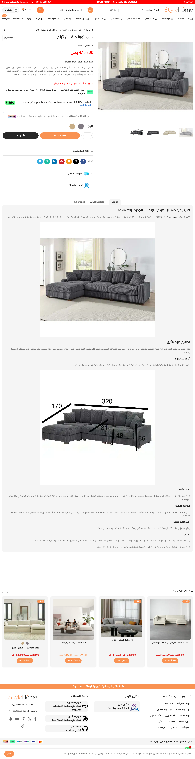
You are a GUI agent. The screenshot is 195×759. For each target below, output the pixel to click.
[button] (121, 660)
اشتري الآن (20, 135)
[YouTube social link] (17, 719)
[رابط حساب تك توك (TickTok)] (23, 726)
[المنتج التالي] (4, 30)
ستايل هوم (160, 741)
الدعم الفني (75, 727)
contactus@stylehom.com (25, 711)
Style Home (9, 38)
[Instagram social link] (24, 719)
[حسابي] (30, 10)
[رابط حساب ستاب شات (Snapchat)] (11, 719)
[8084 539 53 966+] (13, 704)
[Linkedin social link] (54, 161)
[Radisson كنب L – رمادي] (121, 618)
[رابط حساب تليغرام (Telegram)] (40, 161)
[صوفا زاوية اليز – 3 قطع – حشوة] (24, 619)
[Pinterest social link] (62, 161)
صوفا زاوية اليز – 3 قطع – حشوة (25, 648)
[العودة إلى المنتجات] (8, 30)
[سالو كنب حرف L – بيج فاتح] (73, 619)
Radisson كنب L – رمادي (122, 640)
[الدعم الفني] (85, 729)
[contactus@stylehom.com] (10, 711)
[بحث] (90, 10)
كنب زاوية (62, 30)
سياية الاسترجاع (73, 702)
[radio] (81, 126)
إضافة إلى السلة (60, 135)
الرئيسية (89, 30)
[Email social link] (69, 161)
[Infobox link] (41, 2)
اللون (90, 126)
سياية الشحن (74, 716)
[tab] (115, 202)
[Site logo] (178, 10)
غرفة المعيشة (76, 30)
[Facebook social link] (83, 161)
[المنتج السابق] (11, 30)
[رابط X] (76, 161)
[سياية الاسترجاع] (85, 706)
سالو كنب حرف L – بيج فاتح (73, 642)
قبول (9, 753)
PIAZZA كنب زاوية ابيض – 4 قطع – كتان (170, 642)
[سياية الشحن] (85, 718)
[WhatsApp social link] (47, 161)
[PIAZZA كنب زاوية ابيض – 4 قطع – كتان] (170, 619)
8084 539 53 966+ (24, 704)
